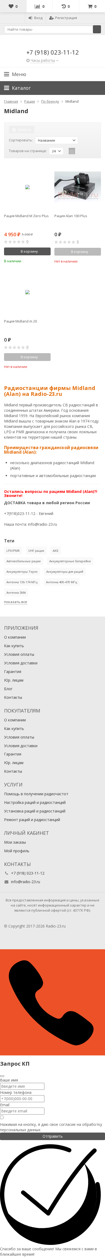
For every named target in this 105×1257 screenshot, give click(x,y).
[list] (80, 151)
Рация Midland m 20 (20, 321)
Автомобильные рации (23, 561)
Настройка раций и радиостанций (35, 802)
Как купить (14, 645)
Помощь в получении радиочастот (36, 793)
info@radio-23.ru (42, 524)
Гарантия (12, 671)
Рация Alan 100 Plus (70, 215)
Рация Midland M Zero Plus (26, 215)
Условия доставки (20, 662)
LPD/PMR (13, 551)
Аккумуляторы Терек (22, 572)
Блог (8, 688)
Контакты (13, 697)
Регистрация (66, 17)
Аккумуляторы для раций (64, 572)
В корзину (29, 251)
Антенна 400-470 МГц (61, 582)
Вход (38, 17)
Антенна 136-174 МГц (21, 582)
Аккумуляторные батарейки (70, 561)
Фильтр (24, 129)
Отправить (53, 1136)
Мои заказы (15, 842)
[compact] (88, 151)
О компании (15, 637)
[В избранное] (47, 260)
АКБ (55, 551)
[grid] (72, 151)
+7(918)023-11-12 (19, 513)
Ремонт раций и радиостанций (32, 819)
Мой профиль (16, 850)
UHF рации (36, 551)
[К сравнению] (39, 260)
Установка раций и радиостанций (34, 811)
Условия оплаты (19, 654)
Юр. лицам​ (13, 680)
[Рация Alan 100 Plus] (77, 187)
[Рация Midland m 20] (27, 292)
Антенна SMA (16, 592)
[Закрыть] (2, 1076)
